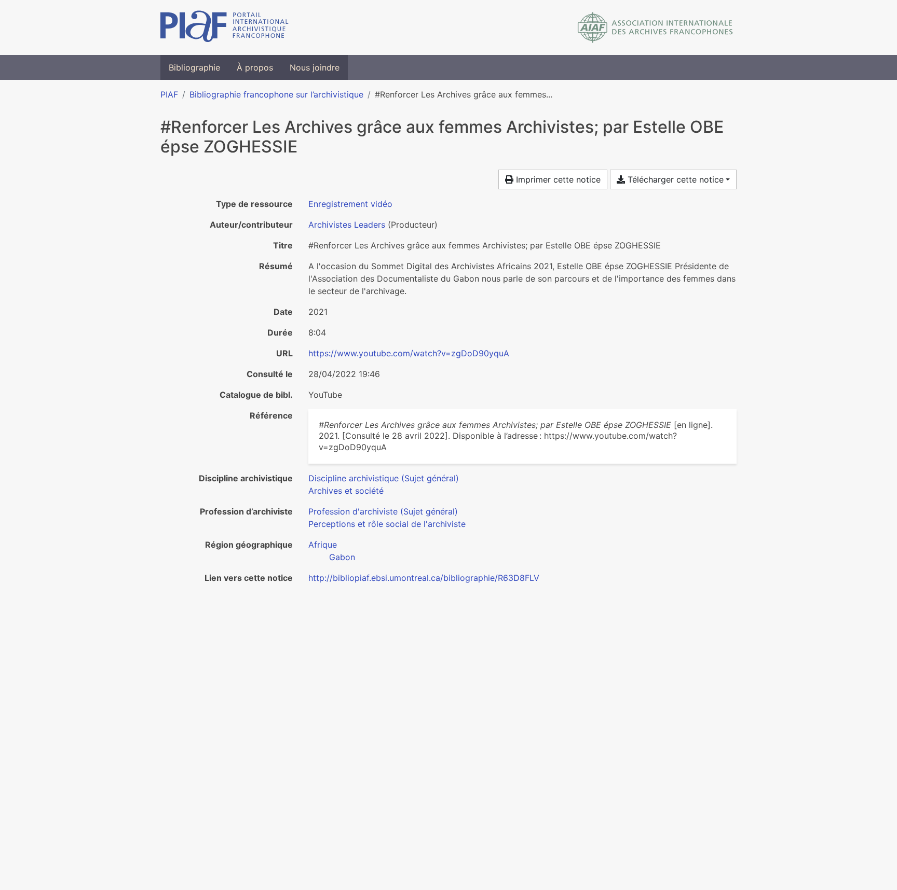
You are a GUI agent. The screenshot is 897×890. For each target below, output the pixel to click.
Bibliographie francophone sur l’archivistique (276, 94)
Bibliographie (194, 67)
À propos (255, 67)
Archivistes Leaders (346, 224)
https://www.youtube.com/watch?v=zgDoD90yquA (408, 353)
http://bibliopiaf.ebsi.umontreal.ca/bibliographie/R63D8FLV (423, 578)
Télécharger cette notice (674, 179)
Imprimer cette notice (557, 179)
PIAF (169, 94)
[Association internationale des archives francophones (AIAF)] (655, 27)
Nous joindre (314, 67)
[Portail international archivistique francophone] (224, 27)
